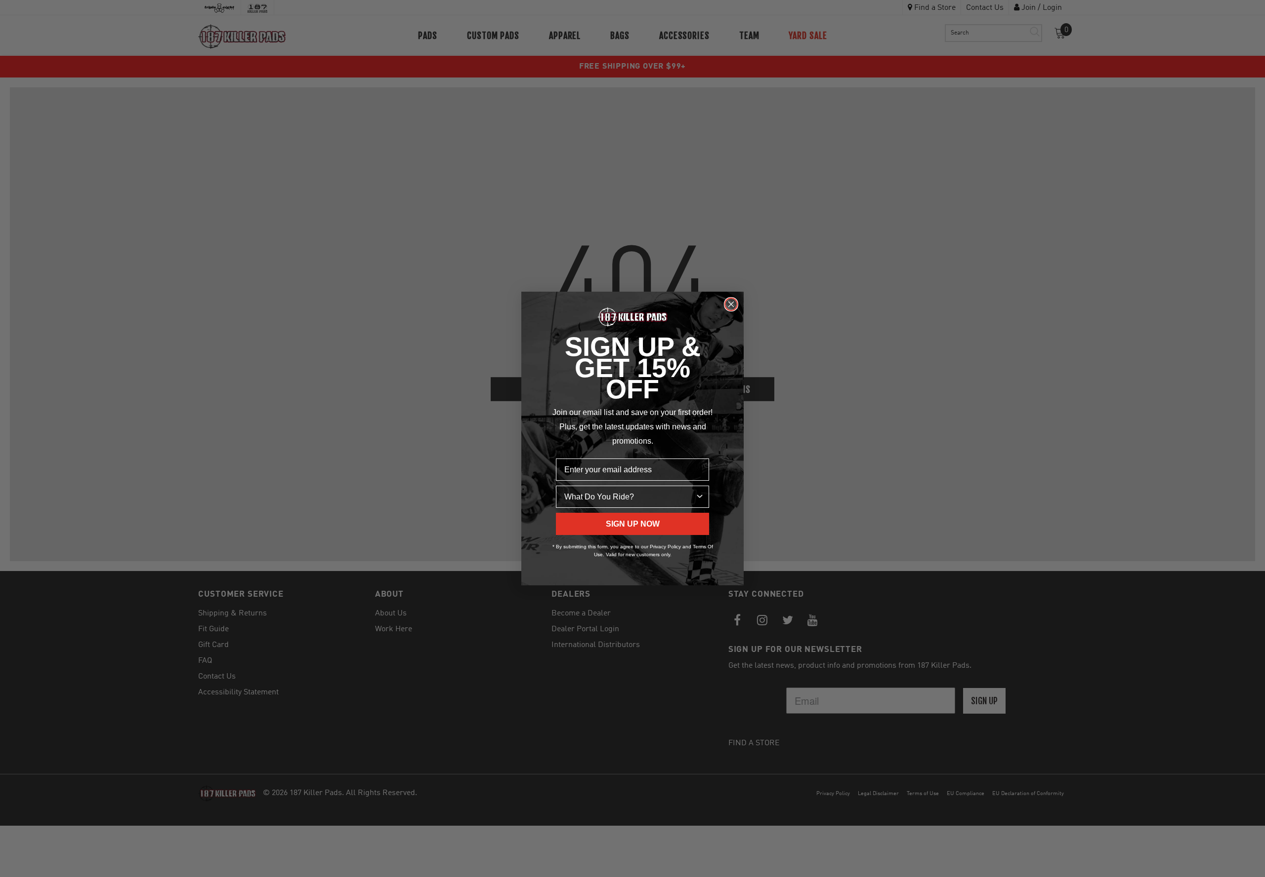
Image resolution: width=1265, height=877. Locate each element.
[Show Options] (700, 496)
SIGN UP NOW (633, 524)
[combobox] (629, 496)
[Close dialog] (731, 304)
